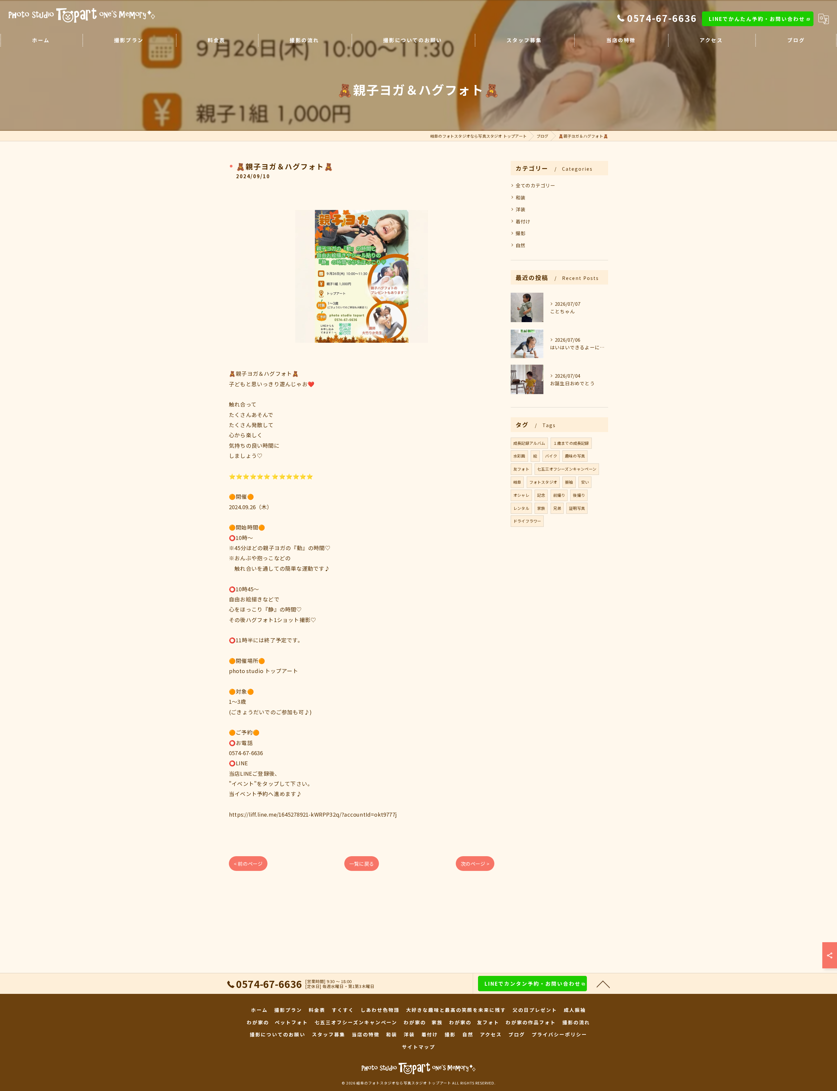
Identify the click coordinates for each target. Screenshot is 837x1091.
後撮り (579, 495)
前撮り (559, 495)
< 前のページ (248, 863)
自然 (520, 245)
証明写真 (577, 508)
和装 (520, 197)
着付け (523, 221)
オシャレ (521, 495)
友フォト (521, 469)
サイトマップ (418, 1046)
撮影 (520, 233)
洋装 (520, 209)
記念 (541, 495)
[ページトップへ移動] (603, 983)
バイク (551, 456)
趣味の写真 (575, 456)
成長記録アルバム (529, 443)
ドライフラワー (527, 521)
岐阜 (517, 482)
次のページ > (475, 863)
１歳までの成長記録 (571, 443)
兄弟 (557, 508)
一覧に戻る (361, 863)
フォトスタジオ (543, 482)
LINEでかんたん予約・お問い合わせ (757, 18)
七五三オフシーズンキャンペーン (566, 469)
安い (585, 482)
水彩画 (519, 456)
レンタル (521, 508)
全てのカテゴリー (535, 185)
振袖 (569, 482)
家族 (541, 508)
